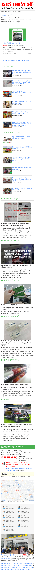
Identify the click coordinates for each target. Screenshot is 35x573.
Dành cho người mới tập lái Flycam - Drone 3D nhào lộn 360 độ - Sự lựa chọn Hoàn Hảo (22, 179)
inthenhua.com (28, 563)
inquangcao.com (6, 563)
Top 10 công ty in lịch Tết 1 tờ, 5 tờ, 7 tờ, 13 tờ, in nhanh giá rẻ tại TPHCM (22, 93)
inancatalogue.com (7, 569)
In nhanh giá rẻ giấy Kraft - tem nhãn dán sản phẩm (18, 307)
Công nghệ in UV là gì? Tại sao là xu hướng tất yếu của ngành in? (21, 72)
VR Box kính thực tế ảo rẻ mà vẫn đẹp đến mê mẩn (21, 137)
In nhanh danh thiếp (10, 316)
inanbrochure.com (27, 567)
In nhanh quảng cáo (10, 240)
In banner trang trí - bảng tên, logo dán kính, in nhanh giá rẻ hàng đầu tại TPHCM (21, 82)
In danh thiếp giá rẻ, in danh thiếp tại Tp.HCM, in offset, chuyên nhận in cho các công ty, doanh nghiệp (16, 343)
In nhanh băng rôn (10, 360)
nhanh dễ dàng (5, 559)
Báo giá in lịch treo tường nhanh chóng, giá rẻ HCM (22, 112)
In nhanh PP (6, 400)
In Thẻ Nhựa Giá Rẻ (9, 313)
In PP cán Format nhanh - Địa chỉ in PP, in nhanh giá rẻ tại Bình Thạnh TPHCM (16, 425)
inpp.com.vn (17, 569)
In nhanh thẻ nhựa (10, 280)
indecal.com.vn (27, 565)
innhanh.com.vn (17, 563)
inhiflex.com (25, 569)
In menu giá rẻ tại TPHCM (11, 277)
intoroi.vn (16, 565)
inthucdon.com (5, 565)
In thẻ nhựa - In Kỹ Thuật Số (10, 305)
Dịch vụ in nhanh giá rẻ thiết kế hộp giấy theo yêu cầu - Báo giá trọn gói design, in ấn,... (21, 123)
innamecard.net (15, 567)
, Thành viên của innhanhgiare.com (13, 45)
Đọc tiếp (29, 53)
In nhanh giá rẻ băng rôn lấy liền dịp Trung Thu (16, 384)
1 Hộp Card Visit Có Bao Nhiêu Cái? (14, 311)
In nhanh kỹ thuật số (11, 199)
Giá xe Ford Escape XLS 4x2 (11, 43)
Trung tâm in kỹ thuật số (8, 555)
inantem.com (5, 567)
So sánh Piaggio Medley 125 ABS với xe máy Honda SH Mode (21, 159)
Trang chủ (4, 15)
